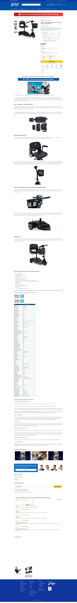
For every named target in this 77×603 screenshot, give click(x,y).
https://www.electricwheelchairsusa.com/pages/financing (24, 492)
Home (15, 17)
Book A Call (26, 469)
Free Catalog (60, 4)
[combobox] (31, 5)
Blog (30, 584)
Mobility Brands (22, 588)
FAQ (46, 0)
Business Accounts (63, 0)
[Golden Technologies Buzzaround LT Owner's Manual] (38, 296)
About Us (31, 583)
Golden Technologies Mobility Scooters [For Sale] (23, 17)
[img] (20, 509)
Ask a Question (58, 486)
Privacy (31, 587)
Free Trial (21, 591)
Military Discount (32, 595)
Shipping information (18, 474)
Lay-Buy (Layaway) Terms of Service (34, 594)
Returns (31, 586)
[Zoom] (28, 29)
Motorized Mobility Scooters (23, 585)
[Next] (15, 34)
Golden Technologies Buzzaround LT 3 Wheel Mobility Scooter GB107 (28, 576)
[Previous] (15, 20)
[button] (43, 25)
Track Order (49, 0)
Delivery (42, 46)
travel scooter (22, 189)
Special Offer (17, 557)
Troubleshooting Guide (33, 591)
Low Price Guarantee (18, 477)
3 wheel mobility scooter (19, 112)
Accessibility (58, 0)
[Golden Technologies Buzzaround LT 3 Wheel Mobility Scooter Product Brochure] (38, 301)
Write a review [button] (59, 499)
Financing (53, 0)
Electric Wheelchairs (23, 583)
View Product (17, 560)
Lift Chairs (22, 587)
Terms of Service (32, 590)
